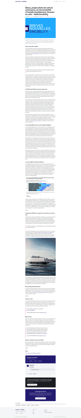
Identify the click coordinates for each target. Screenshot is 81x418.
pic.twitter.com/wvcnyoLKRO (41, 333)
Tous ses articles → (32, 367)
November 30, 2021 (42, 335)
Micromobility (34, 373)
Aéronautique (24, 405)
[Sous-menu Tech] (55, 1)
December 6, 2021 (43, 312)
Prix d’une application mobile (48, 412)
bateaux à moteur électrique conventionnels (45, 232)
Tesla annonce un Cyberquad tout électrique (32, 353)
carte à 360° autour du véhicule (35, 120)
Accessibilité (18, 405)
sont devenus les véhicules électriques (39, 292)
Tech (54, 1)
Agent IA (28, 405)
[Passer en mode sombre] (65, 1)
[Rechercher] (63, 1)
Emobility (31, 373)
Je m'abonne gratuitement (41, 398)
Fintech (59, 1)
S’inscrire (26, 295)
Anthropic (37, 405)
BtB (56, 1)
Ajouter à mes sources (32, 384)
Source (26, 210)
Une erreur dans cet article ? (35, 369)
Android (33, 405)
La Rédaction (27, 16)
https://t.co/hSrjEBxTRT (30, 310)
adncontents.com (25, 416)
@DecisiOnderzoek (32, 333)
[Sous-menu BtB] (57, 1)
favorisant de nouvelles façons (34, 53)
